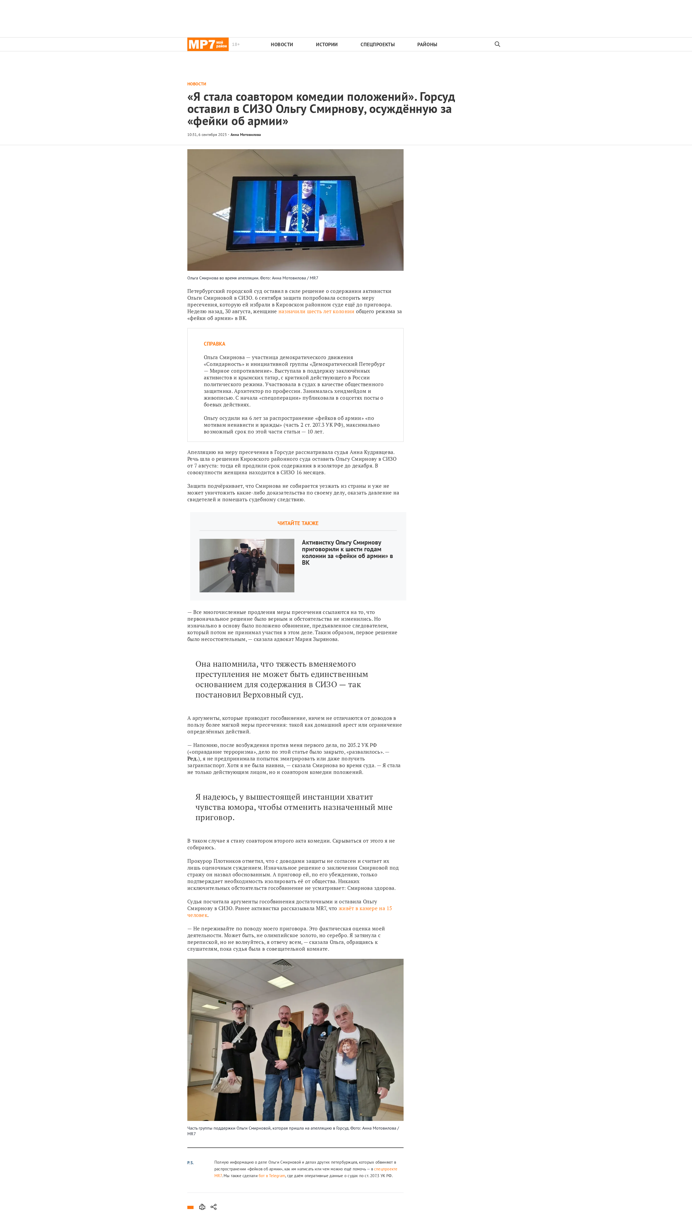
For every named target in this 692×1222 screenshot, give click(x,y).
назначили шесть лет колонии (316, 311)
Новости (282, 44)
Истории (327, 44)
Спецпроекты (378, 44)
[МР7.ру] (208, 44)
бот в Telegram (271, 1175)
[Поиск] (497, 44)
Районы (427, 44)
